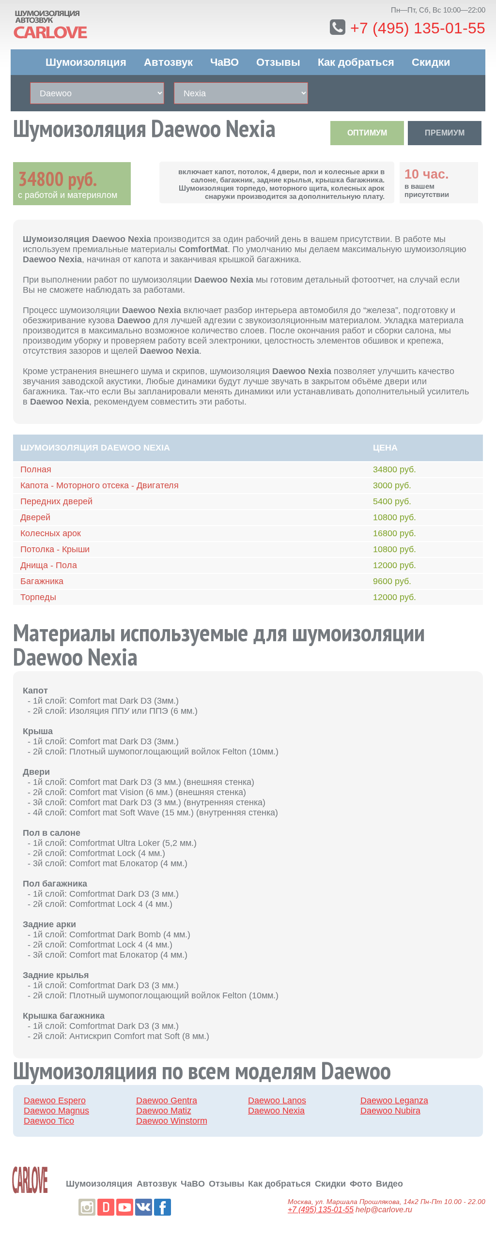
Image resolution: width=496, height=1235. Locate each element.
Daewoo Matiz (163, 1110)
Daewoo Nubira (390, 1110)
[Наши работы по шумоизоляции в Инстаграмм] (86, 1207)
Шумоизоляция (86, 62)
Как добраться (356, 62)
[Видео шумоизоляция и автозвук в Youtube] (124, 1207)
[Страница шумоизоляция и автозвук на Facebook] (162, 1207)
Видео (389, 1184)
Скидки (431, 62)
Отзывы (278, 62)
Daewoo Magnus (56, 1110)
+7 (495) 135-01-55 (417, 28)
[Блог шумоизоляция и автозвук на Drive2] (105, 1207)
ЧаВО (224, 62)
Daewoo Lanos (277, 1100)
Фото (361, 1184)
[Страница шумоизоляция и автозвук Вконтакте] (143, 1207)
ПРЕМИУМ (445, 133)
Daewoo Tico (49, 1121)
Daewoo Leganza (394, 1100)
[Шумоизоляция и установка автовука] (83, 23)
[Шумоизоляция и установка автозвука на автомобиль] (30, 1180)
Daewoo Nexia (276, 1110)
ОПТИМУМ (367, 133)
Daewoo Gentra (166, 1100)
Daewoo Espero (55, 1100)
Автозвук (168, 62)
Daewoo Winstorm (171, 1121)
